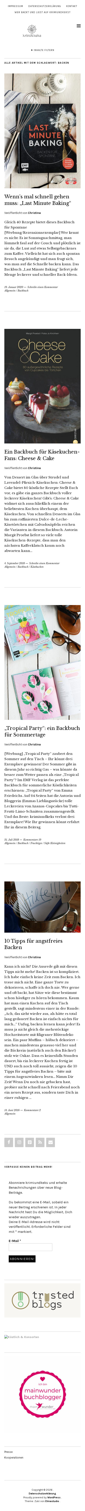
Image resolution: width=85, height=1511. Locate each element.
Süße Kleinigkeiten (54, 843)
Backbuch (23, 290)
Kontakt (71, 6)
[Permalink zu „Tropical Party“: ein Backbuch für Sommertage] (42, 718)
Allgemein (9, 290)
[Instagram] (19, 1142)
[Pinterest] (29, 1142)
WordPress (54, 1497)
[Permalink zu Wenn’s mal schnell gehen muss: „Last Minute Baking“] (42, 187)
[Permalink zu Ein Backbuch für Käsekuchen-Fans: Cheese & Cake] (42, 442)
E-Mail (15, 1241)
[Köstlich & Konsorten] (21, 1337)
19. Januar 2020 (13, 287)
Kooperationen (13, 1457)
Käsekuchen (37, 566)
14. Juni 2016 (12, 1110)
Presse (8, 1451)
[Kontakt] (50, 1142)
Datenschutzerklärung (44, 6)
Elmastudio (52, 1501)
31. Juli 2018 (11, 839)
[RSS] (40, 1142)
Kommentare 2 (32, 1110)
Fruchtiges (36, 843)
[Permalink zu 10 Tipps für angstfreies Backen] (42, 931)
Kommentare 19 (32, 839)
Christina (34, 213)
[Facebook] (8, 1142)
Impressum (15, 6)
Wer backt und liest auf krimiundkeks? (42, 12)
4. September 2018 (14, 563)
